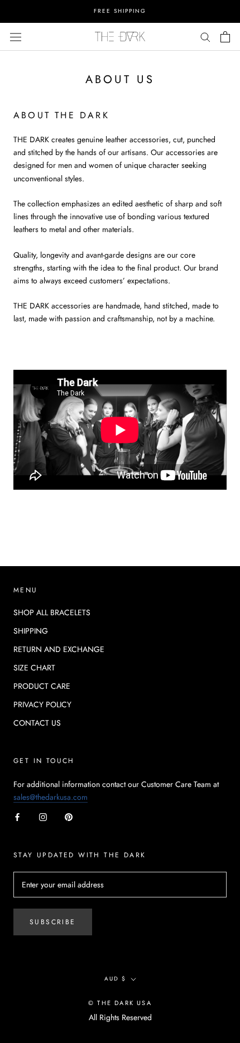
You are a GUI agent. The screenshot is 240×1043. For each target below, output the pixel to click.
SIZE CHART (34, 667)
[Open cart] (225, 36)
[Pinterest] (69, 816)
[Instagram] (43, 816)
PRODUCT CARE (41, 686)
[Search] (205, 36)
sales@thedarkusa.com (50, 797)
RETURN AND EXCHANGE (58, 649)
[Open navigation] (15, 36)
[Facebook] (17, 816)
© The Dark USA (120, 1002)
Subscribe (53, 922)
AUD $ (115, 978)
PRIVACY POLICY (42, 704)
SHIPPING (30, 630)
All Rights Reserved (120, 1017)
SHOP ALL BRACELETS (51, 612)
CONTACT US (37, 722)
